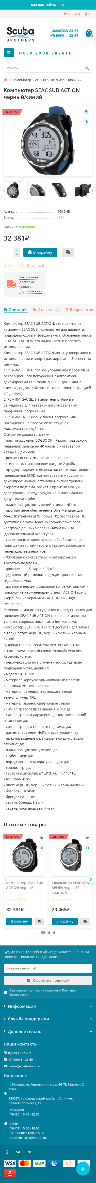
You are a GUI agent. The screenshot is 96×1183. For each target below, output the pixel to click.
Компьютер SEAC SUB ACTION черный (24, 885)
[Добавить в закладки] (86, 111)
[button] (43, 932)
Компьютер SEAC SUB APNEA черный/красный (70, 887)
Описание (18, 309)
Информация (22, 1006)
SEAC (60, 217)
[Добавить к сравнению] (86, 121)
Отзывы (48, 309)
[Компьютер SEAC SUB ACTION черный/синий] (48, 141)
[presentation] (3, 190)
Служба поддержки (28, 1019)
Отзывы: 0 (35, 265)
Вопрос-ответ (82, 309)
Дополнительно (24, 1031)
